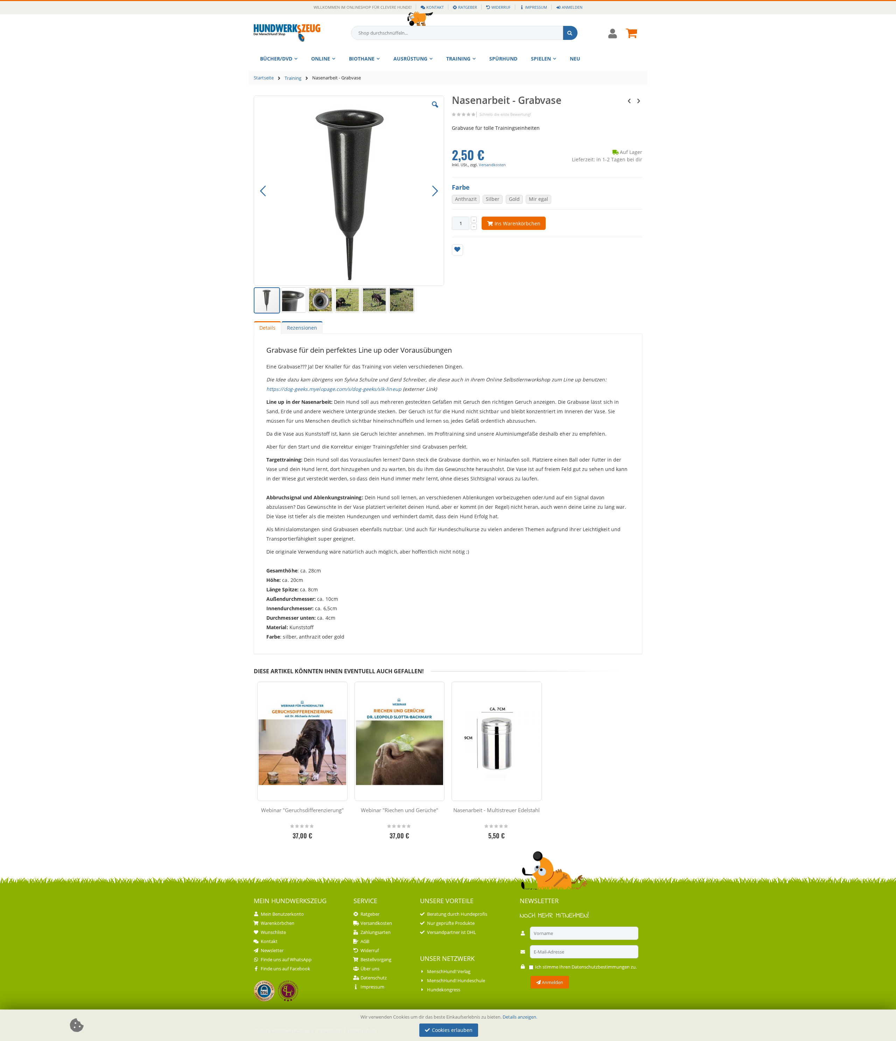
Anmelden (572, 7)
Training (293, 78)
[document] (449, 1025)
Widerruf (501, 7)
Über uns (369, 968)
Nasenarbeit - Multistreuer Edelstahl (496, 810)
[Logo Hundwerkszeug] (287, 33)
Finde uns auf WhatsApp (286, 959)
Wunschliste (273, 932)
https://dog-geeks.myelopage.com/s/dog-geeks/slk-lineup (333, 389)
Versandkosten (492, 164)
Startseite (264, 78)
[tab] (267, 327)
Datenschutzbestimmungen (601, 967)
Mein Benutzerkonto (282, 914)
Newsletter (272, 950)
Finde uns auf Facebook (285, 968)
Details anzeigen (519, 1017)
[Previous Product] (629, 100)
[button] (435, 110)
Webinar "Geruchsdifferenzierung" (302, 810)
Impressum (536, 7)
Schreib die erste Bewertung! (505, 114)
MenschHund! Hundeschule (456, 980)
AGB (364, 941)
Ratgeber (467, 7)
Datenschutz (373, 978)
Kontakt (435, 7)
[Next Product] (638, 100)
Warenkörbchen (277, 923)
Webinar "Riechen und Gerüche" (399, 810)
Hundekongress (443, 989)
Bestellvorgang (375, 959)
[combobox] (464, 33)
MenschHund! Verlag (448, 971)
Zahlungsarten (375, 932)
